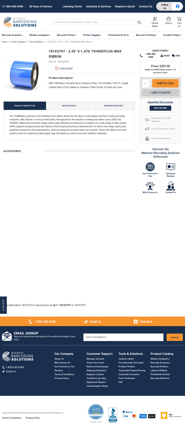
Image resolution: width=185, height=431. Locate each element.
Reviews (58, 370)
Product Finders (172, 35)
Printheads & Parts (118, 35)
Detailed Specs (69, 106)
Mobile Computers (39, 35)
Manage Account (95, 359)
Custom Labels (126, 359)
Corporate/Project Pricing (132, 370)
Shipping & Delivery (96, 370)
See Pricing (160, 108)
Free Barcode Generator (131, 362)
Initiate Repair (155, 24)
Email (166, 55)
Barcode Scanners (12, 35)
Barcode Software (146, 35)
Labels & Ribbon (159, 370)
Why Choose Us (62, 362)
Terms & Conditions (64, 374)
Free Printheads (127, 378)
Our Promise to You (64, 366)
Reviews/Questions (113, 106)
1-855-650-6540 (150, 55)
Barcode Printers (66, 35)
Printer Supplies (92, 35)
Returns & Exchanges (98, 366)
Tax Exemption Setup (97, 386)
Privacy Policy (61, 378)
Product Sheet (66, 68)
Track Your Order (95, 362)
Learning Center (72, 6)
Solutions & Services (98, 6)
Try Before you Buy (96, 378)
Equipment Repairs (96, 382)
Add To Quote (161, 92)
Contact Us (145, 6)
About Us (59, 359)
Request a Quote (125, 6)
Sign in (168, 23)
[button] (3, 305)
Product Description (24, 106)
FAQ (121, 382)
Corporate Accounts (129, 374)
